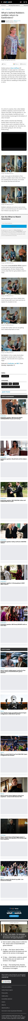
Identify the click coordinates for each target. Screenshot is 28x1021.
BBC (10, 384)
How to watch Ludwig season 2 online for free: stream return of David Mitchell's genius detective (15, 943)
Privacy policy (5, 993)
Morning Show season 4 (14, 5)
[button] (2, 2)
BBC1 (18, 363)
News (3, 21)
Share (5, 64)
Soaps (3, 9)
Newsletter (24, 64)
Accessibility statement (7, 999)
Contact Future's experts (7, 990)
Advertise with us (6, 1007)
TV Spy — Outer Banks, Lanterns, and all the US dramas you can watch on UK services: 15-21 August (15, 959)
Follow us (16, 64)
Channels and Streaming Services (10, 387)
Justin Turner (10, 20)
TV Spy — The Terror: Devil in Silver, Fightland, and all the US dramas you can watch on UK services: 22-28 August (15, 951)
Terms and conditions (7, 987)
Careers (3, 1002)
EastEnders (8, 9)
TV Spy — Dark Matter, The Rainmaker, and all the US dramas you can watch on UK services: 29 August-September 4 (14, 936)
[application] (14, 141)
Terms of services (17, 230)
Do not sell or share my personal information (12, 1010)
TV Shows (15, 384)
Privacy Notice (19, 231)
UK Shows (4, 384)
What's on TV (17, 20)
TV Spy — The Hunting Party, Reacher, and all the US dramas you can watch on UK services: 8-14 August (14, 966)
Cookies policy (5, 996)
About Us (4, 1005)
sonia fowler (5, 376)
